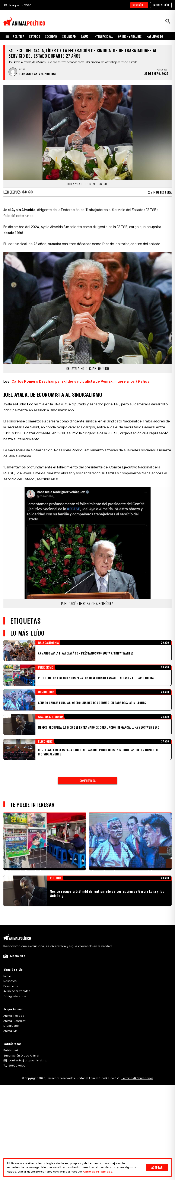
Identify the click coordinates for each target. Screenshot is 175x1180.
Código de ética (14, 996)
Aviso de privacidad (17, 991)
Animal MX (10, 1031)
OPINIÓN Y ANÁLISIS (129, 36)
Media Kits (17, 956)
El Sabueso (11, 1026)
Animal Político (13, 1016)
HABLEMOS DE (155, 36)
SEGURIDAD (69, 36)
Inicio (7, 976)
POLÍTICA (18, 36)
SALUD (85, 36)
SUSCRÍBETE (139, 5)
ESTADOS (34, 36)
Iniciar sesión (161, 5)
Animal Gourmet (14, 1021)
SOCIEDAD (51, 36)
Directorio (10, 986)
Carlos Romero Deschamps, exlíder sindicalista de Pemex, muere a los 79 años (80, 381)
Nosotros (9, 981)
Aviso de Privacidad (97, 1171)
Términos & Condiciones (137, 1078)
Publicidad (10, 1050)
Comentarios (87, 780)
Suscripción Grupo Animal (21, 1055)
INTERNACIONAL (103, 36)
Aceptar (157, 1167)
